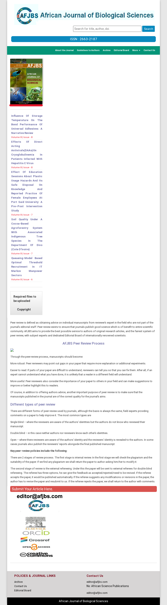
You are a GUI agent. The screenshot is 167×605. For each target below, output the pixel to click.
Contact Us (149, 50)
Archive (107, 50)
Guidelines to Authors (88, 50)
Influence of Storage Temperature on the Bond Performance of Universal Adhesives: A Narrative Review (26, 124)
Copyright (24, 309)
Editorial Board (121, 50)
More (135, 50)
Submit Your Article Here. (32, 489)
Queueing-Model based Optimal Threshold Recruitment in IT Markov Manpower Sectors (26, 267)
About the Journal (64, 50)
